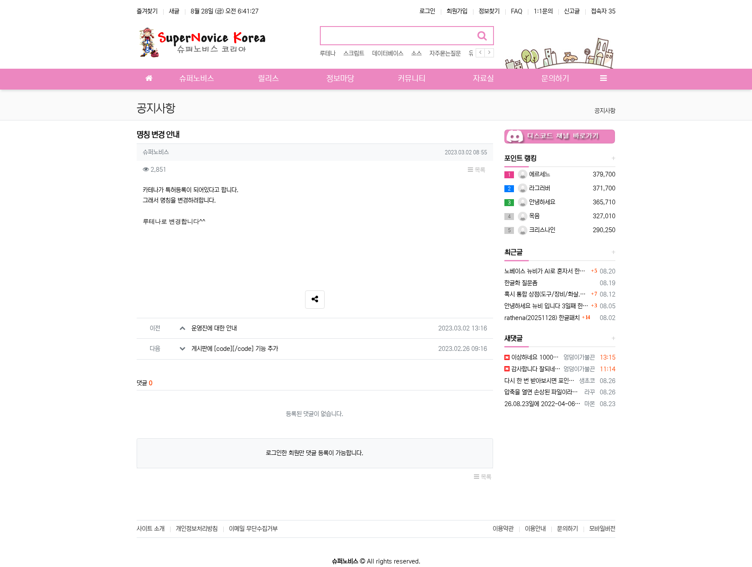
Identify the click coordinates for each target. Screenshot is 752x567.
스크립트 (353, 53)
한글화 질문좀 (520, 283)
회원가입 (456, 11)
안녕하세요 (541, 202)
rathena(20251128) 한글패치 (542, 317)
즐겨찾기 (147, 11)
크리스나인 (541, 230)
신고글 (572, 11)
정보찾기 (489, 11)
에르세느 (538, 174)
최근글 (513, 252)
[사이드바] (603, 79)
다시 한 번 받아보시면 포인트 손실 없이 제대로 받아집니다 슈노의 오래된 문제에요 (540, 380)
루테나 (328, 53)
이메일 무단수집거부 (253, 528)
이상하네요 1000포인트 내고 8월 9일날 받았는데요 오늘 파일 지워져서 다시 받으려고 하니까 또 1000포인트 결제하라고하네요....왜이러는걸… (535, 357)
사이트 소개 (150, 528)
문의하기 (567, 528)
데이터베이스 (387, 53)
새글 (174, 11)
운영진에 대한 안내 (214, 328)
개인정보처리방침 (197, 528)
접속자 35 (603, 11)
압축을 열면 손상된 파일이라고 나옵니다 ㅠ (543, 392)
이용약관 (503, 528)
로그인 (427, 11)
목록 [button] (479, 170)
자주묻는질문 (445, 53)
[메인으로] (149, 79)
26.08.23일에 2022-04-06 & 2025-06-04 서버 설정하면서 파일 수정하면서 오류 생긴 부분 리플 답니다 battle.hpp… (543, 403)
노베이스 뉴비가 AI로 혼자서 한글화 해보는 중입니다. (546, 271)
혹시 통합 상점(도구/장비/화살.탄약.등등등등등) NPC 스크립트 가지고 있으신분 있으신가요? (546, 294)
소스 (416, 53)
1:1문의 (543, 11)
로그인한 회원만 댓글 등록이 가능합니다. (314, 453)
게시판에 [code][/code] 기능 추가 (234, 348)
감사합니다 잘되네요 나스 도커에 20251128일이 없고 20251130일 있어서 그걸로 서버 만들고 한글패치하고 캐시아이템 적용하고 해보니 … (535, 369)
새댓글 (513, 338)
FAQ (516, 11)
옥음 (533, 216)
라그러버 (538, 188)
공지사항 (604, 110)
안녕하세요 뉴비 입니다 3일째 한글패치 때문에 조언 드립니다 (546, 306)
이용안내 (535, 528)
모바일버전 (602, 528)
